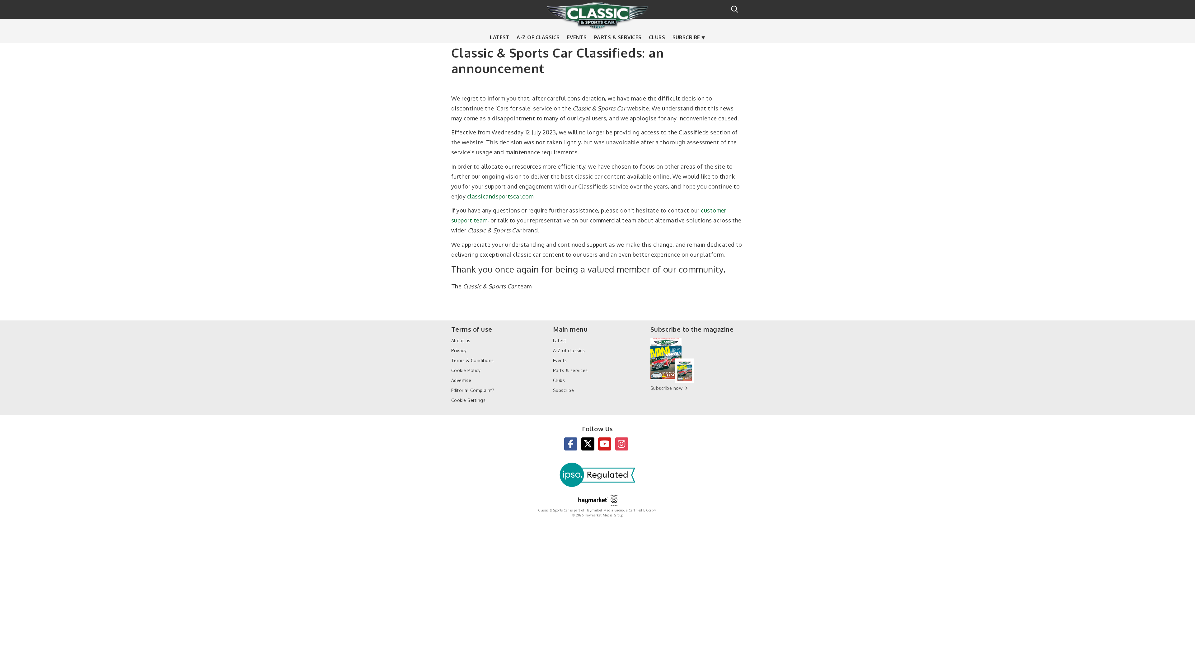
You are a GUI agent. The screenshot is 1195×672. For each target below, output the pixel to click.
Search (734, 9)
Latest (499, 37)
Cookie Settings (468, 400)
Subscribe (686, 37)
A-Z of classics (538, 37)
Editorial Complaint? (472, 390)
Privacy (458, 350)
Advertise (461, 380)
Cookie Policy (465, 370)
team (481, 220)
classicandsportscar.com (500, 196)
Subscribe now (666, 388)
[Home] (597, 15)
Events (577, 37)
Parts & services (618, 37)
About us (461, 340)
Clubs (657, 37)
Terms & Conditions (472, 360)
